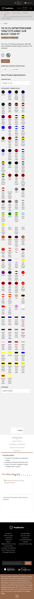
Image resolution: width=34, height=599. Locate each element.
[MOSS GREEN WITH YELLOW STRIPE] (16, 225)
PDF (5, 69)
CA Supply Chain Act (8, 552)
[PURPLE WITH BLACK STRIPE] (10, 272)
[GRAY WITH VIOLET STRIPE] (16, 201)
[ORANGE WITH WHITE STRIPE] (10, 249)
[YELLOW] (10, 353)
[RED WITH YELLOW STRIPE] (10, 296)
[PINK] (16, 249)
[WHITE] (23, 306)
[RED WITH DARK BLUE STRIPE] (10, 283)
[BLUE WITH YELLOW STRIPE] (23, 127)
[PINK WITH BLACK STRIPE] (23, 249)
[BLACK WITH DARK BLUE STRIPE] (23, 92)
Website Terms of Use (8, 544)
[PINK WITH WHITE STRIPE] (16, 260)
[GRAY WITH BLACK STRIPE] (23, 189)
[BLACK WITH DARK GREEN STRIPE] (3, 104)
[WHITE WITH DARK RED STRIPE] (10, 329)
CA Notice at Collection (8, 548)
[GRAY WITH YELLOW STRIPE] (3, 214)
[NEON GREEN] (23, 225)
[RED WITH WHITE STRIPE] (3, 296)
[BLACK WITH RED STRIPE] (10, 117)
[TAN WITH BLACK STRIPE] (23, 296)
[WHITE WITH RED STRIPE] (16, 342)
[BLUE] (3, 127)
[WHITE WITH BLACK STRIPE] (3, 317)
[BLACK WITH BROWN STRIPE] (16, 92)
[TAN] (16, 296)
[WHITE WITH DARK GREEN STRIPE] (3, 329)
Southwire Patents (25, 540)
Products (7, 13)
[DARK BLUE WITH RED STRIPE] (16, 150)
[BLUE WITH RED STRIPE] (10, 127)
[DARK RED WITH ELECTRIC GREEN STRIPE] (23, 175)
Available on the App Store (9, 569)
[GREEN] (10, 214)
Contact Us (5, 61)
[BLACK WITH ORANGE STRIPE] (16, 104)
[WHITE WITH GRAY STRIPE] (16, 329)
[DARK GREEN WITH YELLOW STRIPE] (3, 175)
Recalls (25, 542)
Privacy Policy (8, 546)
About (9, 542)
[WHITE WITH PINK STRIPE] (3, 342)
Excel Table (15, 69)
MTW (5, 15)
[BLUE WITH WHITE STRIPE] (16, 127)
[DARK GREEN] (10, 163)
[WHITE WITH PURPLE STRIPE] (10, 342)
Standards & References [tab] (17, 444)
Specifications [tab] (17, 441)
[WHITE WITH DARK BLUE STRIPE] (23, 317)
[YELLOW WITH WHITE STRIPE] (10, 376)
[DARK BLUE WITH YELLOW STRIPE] (3, 163)
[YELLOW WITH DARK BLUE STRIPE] (10, 363)
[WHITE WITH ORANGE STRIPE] (23, 329)
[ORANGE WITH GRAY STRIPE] (23, 237)
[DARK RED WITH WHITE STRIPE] (3, 189)
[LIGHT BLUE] (23, 214)
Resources (8, 540)
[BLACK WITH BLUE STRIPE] (10, 92)
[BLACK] (3, 92)
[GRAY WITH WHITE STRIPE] (23, 201)
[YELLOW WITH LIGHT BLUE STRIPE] (23, 363)
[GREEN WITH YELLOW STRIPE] (16, 214)
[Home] (1, 13)
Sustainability (25, 533)
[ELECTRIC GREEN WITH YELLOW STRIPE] (10, 189)
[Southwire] (8, 8)
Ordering (9, 538)
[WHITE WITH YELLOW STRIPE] (3, 353)
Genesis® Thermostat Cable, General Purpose (15, 498)
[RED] (23, 272)
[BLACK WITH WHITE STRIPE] (16, 117)
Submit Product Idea (25, 544)
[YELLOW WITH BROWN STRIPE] (3, 363)
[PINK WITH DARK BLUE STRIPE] (10, 260)
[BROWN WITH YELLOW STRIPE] (23, 138)
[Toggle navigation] (31, 8)
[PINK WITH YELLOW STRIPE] (23, 260)
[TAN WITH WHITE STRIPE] (10, 306)
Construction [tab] (17, 438)
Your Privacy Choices (8, 550)
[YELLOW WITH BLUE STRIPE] (23, 353)
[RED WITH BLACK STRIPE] (3, 283)
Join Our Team (25, 535)
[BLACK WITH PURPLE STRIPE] (3, 117)
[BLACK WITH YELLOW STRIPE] (23, 117)
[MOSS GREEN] (10, 225)
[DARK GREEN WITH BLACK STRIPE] (16, 163)
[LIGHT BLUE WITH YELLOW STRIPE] (3, 225)
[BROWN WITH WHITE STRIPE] (16, 138)
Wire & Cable (16, 13)
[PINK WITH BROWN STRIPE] (3, 260)
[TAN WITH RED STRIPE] (3, 306)
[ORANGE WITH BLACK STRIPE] (10, 237)
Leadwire (25, 13)
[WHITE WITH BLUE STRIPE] (10, 317)
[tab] (15, 475)
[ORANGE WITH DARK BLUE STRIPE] (16, 237)
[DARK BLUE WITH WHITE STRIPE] (23, 150)
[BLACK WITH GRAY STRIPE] (10, 104)
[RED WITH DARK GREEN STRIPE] (16, 283)
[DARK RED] (10, 175)
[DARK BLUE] (3, 150)
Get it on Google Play (24, 569)
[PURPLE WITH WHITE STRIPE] (16, 272)
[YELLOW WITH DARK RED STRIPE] (16, 363)
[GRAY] (16, 189)
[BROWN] (3, 138)
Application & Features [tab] (17, 447)
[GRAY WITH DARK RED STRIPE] (10, 201)
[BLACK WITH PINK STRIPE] (23, 104)
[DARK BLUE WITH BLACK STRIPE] (10, 150)
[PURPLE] (3, 272)
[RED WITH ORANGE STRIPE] (23, 283)
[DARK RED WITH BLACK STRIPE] (16, 175)
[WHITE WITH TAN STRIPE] (23, 342)
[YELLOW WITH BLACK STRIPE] (16, 353)
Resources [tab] (17, 451)
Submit (28, 563)
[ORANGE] (3, 237)
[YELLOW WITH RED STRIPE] (3, 376)
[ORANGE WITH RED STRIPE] (3, 249)
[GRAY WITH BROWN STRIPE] (3, 201)
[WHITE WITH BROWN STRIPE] (16, 317)
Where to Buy (8, 535)
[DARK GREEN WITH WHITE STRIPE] (23, 163)
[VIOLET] (16, 306)
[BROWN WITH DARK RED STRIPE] (10, 138)
